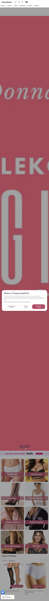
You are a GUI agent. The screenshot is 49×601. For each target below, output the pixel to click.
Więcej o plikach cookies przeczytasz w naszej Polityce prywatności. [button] (17, 301)
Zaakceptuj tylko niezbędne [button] (11, 306)
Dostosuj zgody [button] (26, 306)
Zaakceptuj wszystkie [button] (38, 306)
